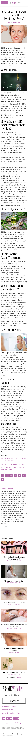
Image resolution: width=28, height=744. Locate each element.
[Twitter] (7, 718)
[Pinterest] (17, 718)
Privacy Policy (7, 710)
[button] (2, 475)
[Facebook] (3, 718)
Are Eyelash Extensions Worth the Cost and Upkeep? (14, 625)
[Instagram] (14, 718)
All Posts (4, 526)
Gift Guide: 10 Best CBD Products (12, 464)
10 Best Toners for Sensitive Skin (14, 672)
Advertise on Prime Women (12, 713)
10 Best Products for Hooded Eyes (14, 603)
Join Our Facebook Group (11, 723)
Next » (18, 677)
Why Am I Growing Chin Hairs (14, 581)
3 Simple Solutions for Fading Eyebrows (14, 649)
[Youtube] (10, 718)
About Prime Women (9, 706)
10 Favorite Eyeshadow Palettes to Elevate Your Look (14, 558)
